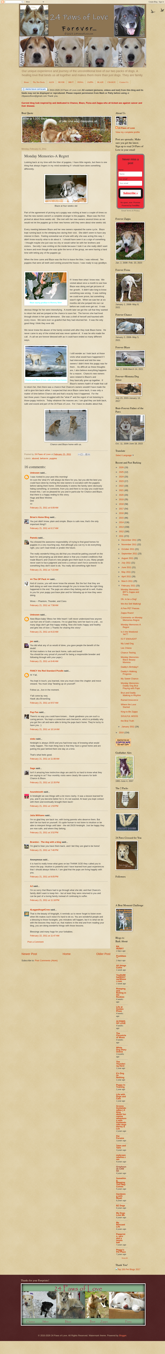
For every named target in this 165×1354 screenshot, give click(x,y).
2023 (121, 481)
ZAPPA (90, 82)
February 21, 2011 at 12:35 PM (44, 782)
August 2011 (127, 558)
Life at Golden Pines (119, 1009)
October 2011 (128, 549)
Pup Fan (34, 712)
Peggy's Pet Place (121, 1251)
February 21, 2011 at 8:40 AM (44, 661)
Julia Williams (37, 815)
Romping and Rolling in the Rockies (121, 992)
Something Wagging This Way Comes (121, 1182)
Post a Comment (35, 942)
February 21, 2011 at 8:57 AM (44, 703)
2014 (121, 522)
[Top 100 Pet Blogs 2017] (128, 1269)
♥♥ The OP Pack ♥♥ (40, 579)
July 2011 (126, 563)
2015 (121, 518)
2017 (121, 509)
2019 (121, 499)
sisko (32, 739)
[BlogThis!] (81, 454)
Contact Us (123, 82)
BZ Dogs (120, 1205)
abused (35, 458)
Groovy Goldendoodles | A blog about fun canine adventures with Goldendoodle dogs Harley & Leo (121, 1117)
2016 (121, 513)
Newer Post (29, 954)
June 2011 (126, 567)
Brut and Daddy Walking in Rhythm (131, 694)
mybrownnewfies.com (121, 1157)
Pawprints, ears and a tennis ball (120, 1238)
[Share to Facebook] (86, 454)
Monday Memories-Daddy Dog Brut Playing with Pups (130, 686)
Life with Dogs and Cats (121, 1096)
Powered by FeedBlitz (130, 205)
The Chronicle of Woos (121, 1035)
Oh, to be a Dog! (129, 599)
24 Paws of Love (126, 128)
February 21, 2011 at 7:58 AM (44, 605)
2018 (121, 504)
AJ (31, 886)
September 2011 (129, 553)
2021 (121, 490)
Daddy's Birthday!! (129, 667)
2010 (121, 732)
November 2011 (129, 544)
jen (31, 641)
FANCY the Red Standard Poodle (46, 671)
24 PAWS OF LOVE (121, 1022)
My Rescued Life (120, 1224)
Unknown (35, 473)
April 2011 (126, 576)
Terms (128, 211)
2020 (121, 495)
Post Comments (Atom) (46, 960)
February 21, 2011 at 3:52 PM (44, 832)
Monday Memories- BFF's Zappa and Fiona (130, 592)
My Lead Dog (127, 643)
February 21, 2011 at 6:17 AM (44, 528)
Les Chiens (126, 648)
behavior (44, 458)
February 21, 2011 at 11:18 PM (44, 900)
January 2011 (128, 726)
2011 (121, 536)
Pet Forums (120, 1137)
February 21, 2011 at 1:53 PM (44, 806)
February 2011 (128, 585)
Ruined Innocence (129, 700)
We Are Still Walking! (131, 604)
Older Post (103, 954)
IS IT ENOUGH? (129, 639)
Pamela (34, 538)
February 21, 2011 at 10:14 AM (44, 729)
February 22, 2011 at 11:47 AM (44, 935)
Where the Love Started (128, 705)
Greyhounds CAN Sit (121, 1169)
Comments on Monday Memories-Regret (131, 618)
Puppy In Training (120, 1086)
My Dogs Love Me (120, 1214)
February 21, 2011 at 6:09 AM (44, 507)
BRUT (70, 82)
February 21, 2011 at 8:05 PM (44, 876)
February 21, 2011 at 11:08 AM (44, 759)
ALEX (51, 82)
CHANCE (112, 82)
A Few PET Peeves (130, 608)
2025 (121, 472)
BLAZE (100, 82)
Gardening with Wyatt (121, 1196)
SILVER (61, 82)
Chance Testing (128, 652)
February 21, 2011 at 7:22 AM (44, 570)
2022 (121, 486)
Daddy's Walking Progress (129, 672)
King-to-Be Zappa (129, 712)
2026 (121, 467)
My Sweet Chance (129, 678)
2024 (121, 476)
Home (26, 82)
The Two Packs (39, 82)
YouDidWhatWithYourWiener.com (121, 978)
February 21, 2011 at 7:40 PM (44, 850)
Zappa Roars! (127, 613)
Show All (125, 1258)
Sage (32, 768)
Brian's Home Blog (39, 517)
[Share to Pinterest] (89, 454)
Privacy (137, 211)
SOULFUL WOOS (129, 716)
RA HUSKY (120, 947)
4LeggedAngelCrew (40, 909)
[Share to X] (84, 454)
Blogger (122, 1335)
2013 (121, 527)
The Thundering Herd (120, 1064)
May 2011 (126, 572)
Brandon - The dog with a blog (45, 842)
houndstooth (36, 792)
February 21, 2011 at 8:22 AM (44, 632)
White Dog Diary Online (121, 1049)
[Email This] (79, 454)
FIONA (80, 82)
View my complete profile (128, 132)
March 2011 (127, 581)
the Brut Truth (127, 721)
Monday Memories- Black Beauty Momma (130, 660)
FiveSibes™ (121, 957)
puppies (53, 458)
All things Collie (121, 966)
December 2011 (129, 540)
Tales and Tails (121, 1146)
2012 (121, 531)
